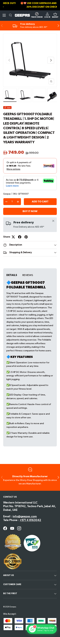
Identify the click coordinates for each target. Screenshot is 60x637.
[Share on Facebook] (19, 237)
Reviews (27, 275)
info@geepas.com (25, 516)
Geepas (7, 194)
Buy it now (30, 211)
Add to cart (40, 201)
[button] (55, 15)
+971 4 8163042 (30, 520)
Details (11, 275)
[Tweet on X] (13, 237)
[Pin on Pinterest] (26, 237)
